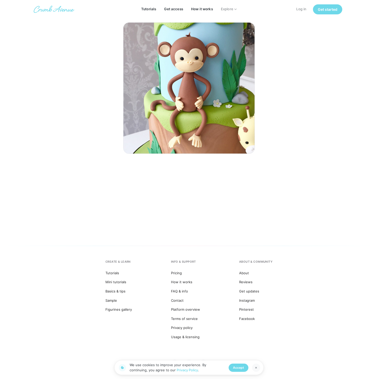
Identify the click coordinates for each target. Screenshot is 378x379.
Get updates (249, 291)
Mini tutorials (115, 282)
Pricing (176, 273)
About (244, 273)
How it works (202, 9)
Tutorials (148, 9)
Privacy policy (182, 328)
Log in (301, 9)
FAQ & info (179, 291)
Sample (111, 300)
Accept (238, 367)
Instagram (247, 300)
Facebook (247, 319)
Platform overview (185, 309)
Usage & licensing (185, 337)
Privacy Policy (187, 370)
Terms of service (184, 319)
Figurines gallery (118, 309)
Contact (177, 300)
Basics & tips (115, 291)
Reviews (246, 282)
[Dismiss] (256, 368)
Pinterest (246, 309)
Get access (173, 9)
